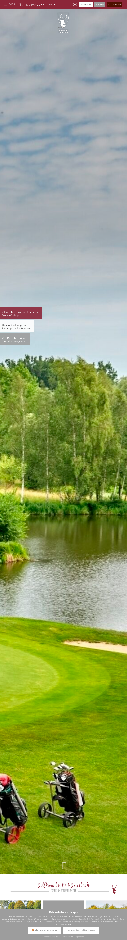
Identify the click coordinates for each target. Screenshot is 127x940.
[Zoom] (63, 441)
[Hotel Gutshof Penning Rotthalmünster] (63, 22)
